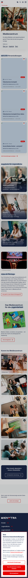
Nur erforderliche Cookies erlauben (14, 567)
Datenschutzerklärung (16, 552)
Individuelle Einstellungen (14, 562)
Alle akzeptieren (14, 573)
